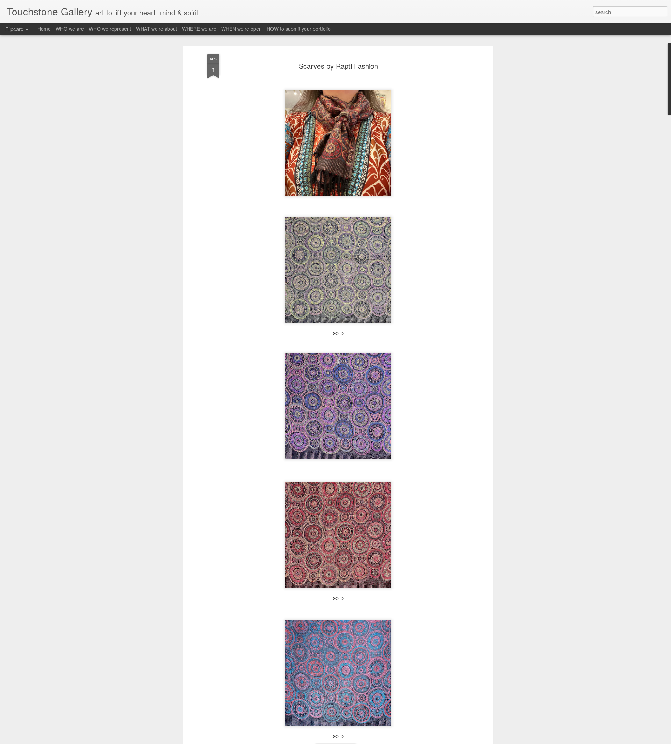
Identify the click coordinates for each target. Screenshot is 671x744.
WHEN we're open (241, 28)
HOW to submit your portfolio (299, 28)
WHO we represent (110, 28)
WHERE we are (199, 28)
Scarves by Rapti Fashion (338, 66)
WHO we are (70, 28)
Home (44, 28)
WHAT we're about (156, 28)
